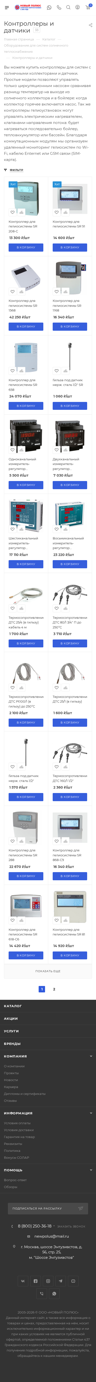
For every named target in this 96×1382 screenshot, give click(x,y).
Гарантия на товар (19, 1137)
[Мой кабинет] (77, 7)
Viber (41, 1293)
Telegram (60, 1281)
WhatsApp (54, 1293)
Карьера (11, 1087)
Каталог (13, 1006)
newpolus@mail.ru (51, 1236)
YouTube (73, 1281)
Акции (11, 1018)
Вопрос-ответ (15, 1180)
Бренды (12, 1044)
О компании (14, 1066)
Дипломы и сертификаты (25, 1094)
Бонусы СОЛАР (16, 1157)
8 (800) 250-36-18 (34, 1226)
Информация (18, 1113)
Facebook (35, 1281)
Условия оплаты (17, 1123)
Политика (12, 1151)
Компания (15, 1056)
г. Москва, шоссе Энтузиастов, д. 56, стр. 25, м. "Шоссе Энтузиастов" (51, 1252)
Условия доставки (19, 1130)
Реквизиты (13, 1144)
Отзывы (10, 1101)
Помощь (13, 1170)
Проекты (11, 1073)
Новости (11, 1080)
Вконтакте (23, 1281)
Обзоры (10, 1187)
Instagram (48, 1281)
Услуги (11, 1031)
